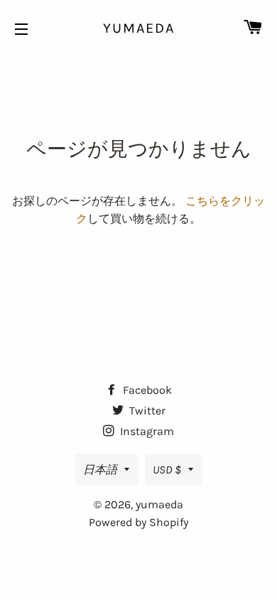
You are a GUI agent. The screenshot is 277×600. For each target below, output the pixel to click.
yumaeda (139, 28)
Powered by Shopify (138, 522)
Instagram (145, 431)
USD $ (167, 469)
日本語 (100, 469)
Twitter (145, 410)
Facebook (146, 390)
